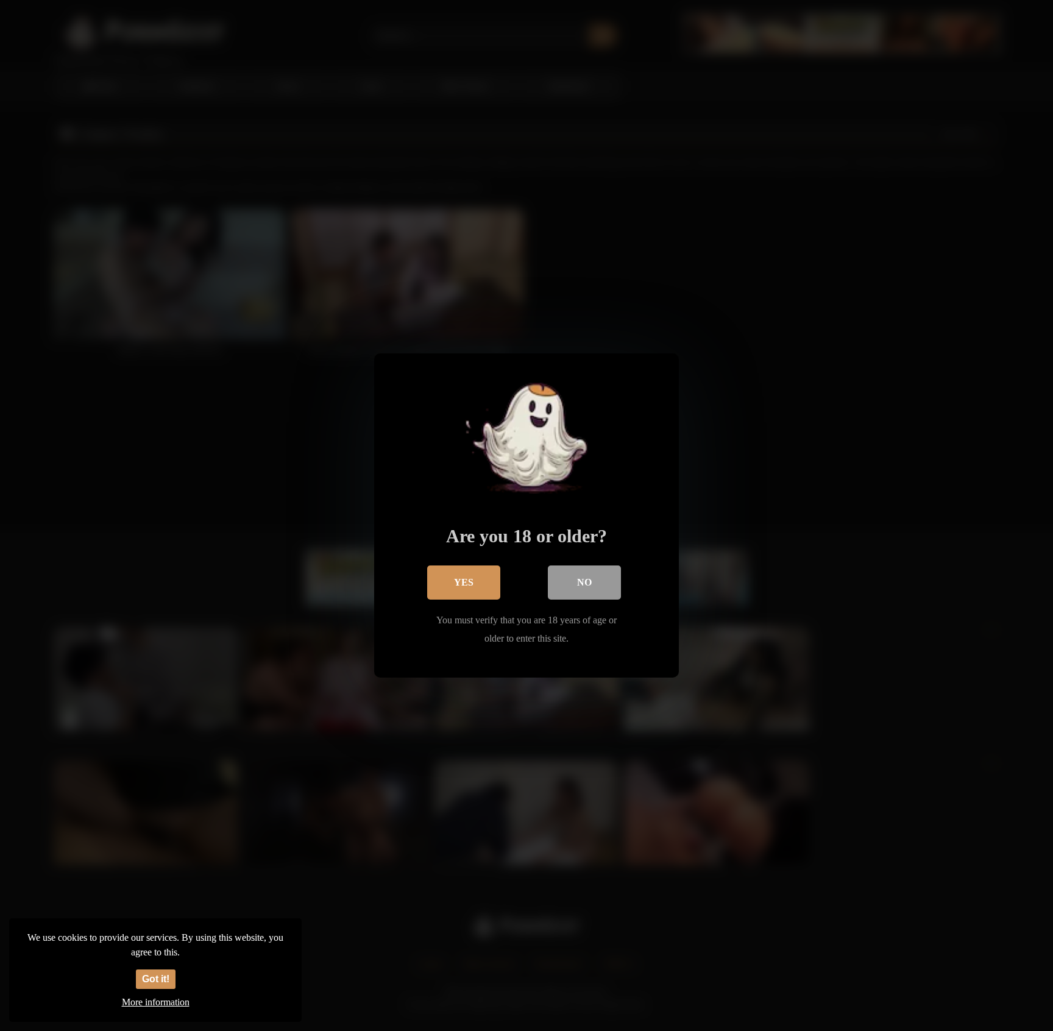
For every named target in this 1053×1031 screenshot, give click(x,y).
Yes (463, 582)
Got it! (155, 979)
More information (156, 1002)
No (584, 582)
